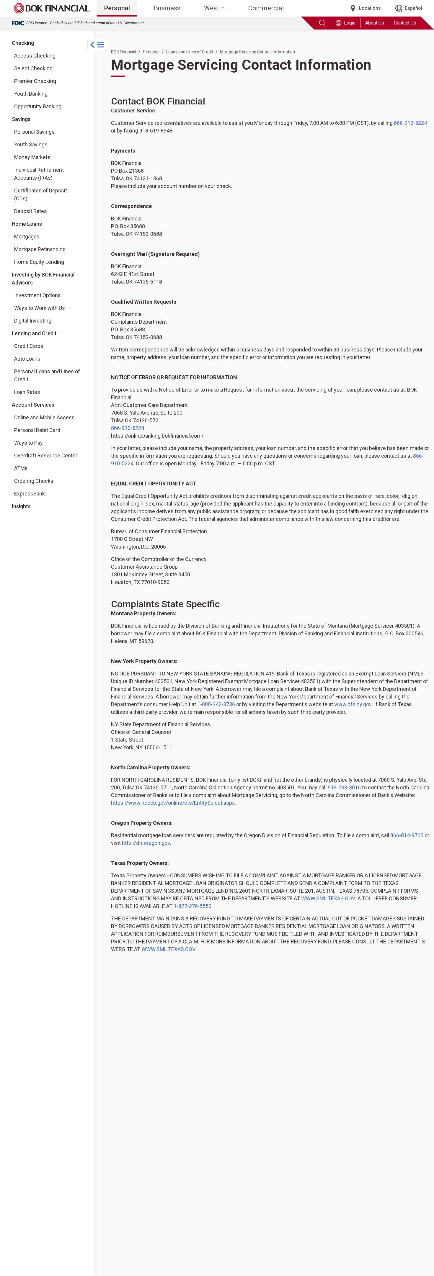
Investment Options (38, 295)
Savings (21, 119)
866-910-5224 (410, 123)
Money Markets (32, 157)
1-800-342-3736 (216, 704)
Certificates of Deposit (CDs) (40, 194)
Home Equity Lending (39, 262)
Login (349, 23)
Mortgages (27, 236)
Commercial (266, 8)
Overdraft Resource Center (45, 455)
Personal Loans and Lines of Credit (47, 375)
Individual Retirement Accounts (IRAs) (39, 174)
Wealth (214, 8)
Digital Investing (38, 320)
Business (167, 8)
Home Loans (27, 224)
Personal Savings (34, 132)
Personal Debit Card (37, 430)
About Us (374, 23)
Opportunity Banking (37, 106)
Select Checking (33, 68)
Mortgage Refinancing (40, 249)
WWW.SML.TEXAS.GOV (328, 898)
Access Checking (35, 56)
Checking (23, 43)
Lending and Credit (34, 333)
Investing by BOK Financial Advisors (43, 278)
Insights (21, 506)
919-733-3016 (344, 787)
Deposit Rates (30, 211)
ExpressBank (29, 493)
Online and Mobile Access (44, 417)
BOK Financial (123, 52)
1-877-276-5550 (192, 906)
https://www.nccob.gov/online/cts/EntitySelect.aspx (173, 803)
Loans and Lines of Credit (189, 52)
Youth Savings (31, 144)
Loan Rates (27, 392)
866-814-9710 (406, 835)
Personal (117, 8)
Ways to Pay (28, 443)
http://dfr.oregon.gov (146, 843)
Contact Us (405, 23)
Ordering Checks (33, 481)
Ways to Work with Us (39, 308)
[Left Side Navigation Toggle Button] (96, 44)
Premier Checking (35, 81)
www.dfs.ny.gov (353, 704)
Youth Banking (31, 94)
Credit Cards (28, 346)
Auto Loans (27, 359)
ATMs (21, 468)
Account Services (33, 405)
